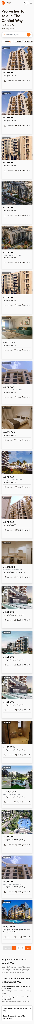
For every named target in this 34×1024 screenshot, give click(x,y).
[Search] (29, 35)
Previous (7, 948)
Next (28, 948)
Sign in (26, 3)
